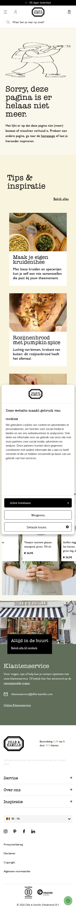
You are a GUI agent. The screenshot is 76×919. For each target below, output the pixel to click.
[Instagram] (5, 831)
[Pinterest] (15, 831)
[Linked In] (33, 831)
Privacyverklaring (13, 844)
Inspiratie (13, 801)
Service (11, 778)
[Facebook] (24, 831)
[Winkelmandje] (69, 12)
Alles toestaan (20, 502)
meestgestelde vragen (17, 683)
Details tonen (36, 527)
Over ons (12, 790)
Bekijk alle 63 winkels (24, 647)
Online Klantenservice (17, 705)
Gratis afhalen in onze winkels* (40, 2)
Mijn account (15, 12)
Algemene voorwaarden (17, 871)
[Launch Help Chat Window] (68, 900)
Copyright (9, 862)
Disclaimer (9, 853)
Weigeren (38, 515)
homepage (48, 136)
